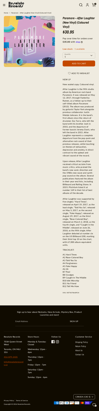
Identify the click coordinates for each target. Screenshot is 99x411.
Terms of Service (22, 400)
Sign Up (74, 321)
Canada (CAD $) (82, 397)
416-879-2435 (11, 357)
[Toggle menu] (4, 5)
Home (6, 13)
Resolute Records (24, 404)
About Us (79, 350)
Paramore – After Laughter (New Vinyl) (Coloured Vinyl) (31, 13)
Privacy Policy (9, 400)
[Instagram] (57, 341)
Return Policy (80, 346)
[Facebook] (53, 341)
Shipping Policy (81, 342)
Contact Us (79, 354)
